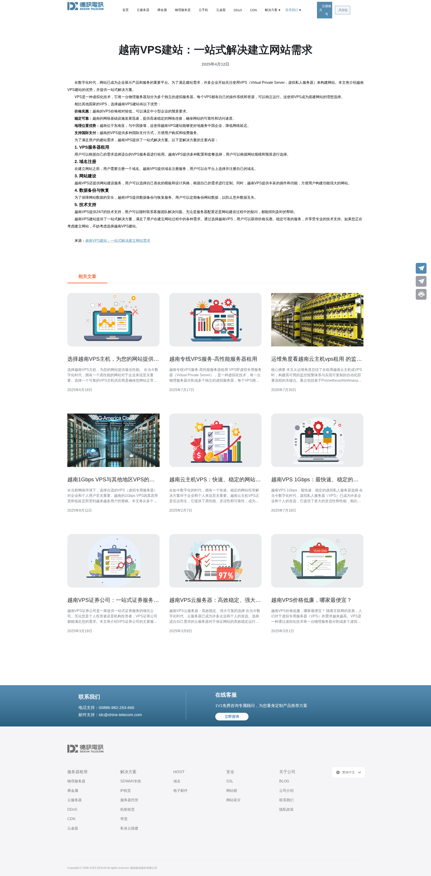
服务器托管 (129, 800)
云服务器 (143, 10)
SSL (229, 781)
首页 (125, 10)
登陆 (344, 10)
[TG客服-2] (421, 281)
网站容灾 (233, 800)
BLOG (284, 781)
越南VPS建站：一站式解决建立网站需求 (117, 240)
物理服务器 (183, 10)
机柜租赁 (127, 809)
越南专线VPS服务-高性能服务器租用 (213, 359)
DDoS (238, 10)
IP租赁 (125, 790)
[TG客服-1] (421, 268)
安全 (230, 772)
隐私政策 (286, 809)
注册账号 (326, 10)
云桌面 (221, 10)
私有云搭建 (129, 828)
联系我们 (286, 800)
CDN (253, 10)
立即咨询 (232, 716)
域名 (176, 781)
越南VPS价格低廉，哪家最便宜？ (311, 600)
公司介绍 (286, 790)
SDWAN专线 (130, 781)
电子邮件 (180, 790)
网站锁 (231, 790)
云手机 (203, 10)
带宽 (124, 819)
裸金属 (162, 10)
